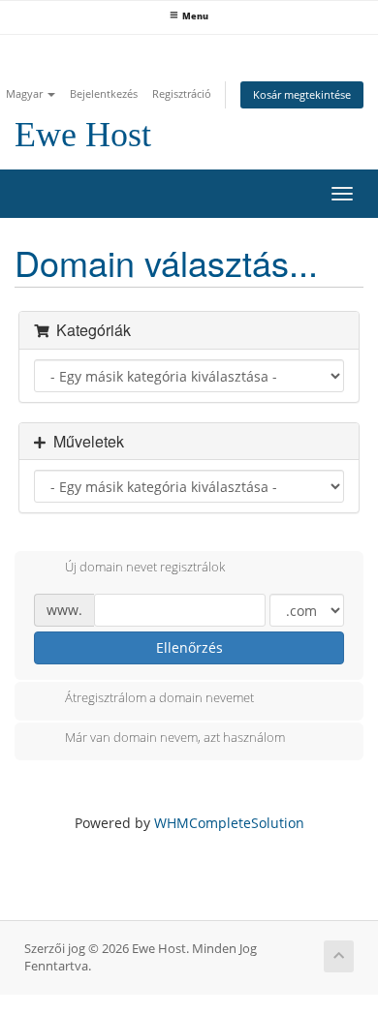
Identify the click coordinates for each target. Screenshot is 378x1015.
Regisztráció (181, 93)
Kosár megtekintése (302, 94)
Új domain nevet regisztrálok (145, 566)
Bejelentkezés (104, 93)
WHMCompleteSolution (229, 823)
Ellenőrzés (189, 647)
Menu (195, 16)
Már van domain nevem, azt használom (175, 738)
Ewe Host (83, 134)
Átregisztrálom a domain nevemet (159, 697)
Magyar (26, 93)
